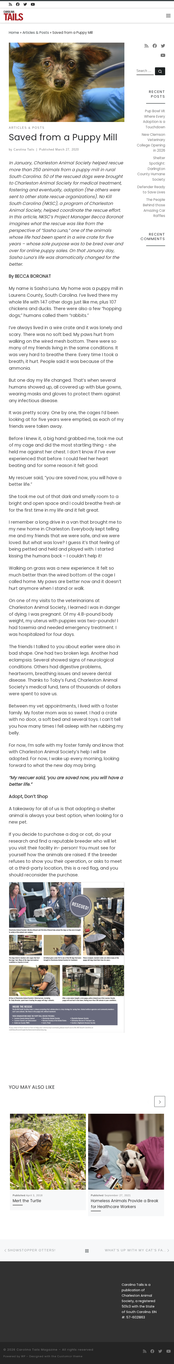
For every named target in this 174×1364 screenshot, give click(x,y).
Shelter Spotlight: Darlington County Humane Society (151, 169)
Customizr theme (69, 1356)
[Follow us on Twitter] (25, 4)
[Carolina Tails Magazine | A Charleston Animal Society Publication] (13, 15)
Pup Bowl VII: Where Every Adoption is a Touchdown (154, 119)
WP (23, 1356)
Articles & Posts (35, 32)
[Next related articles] (159, 1101)
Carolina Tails (24, 149)
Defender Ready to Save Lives (151, 190)
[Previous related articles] (148, 1101)
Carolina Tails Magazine (37, 1349)
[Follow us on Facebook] (17, 4)
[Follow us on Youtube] (33, 4)
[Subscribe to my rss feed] (10, 4)
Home (14, 32)
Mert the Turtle (27, 1201)
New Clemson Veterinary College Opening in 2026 (151, 142)
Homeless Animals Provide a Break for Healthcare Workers (124, 1203)
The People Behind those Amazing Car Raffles (154, 207)
